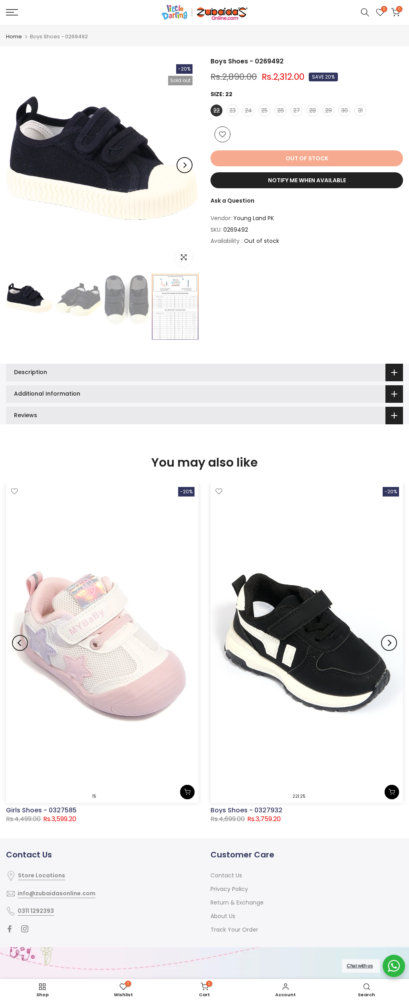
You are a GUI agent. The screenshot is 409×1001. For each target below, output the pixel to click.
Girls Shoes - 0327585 (41, 810)
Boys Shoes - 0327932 (246, 810)
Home (14, 36)
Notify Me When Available (307, 180)
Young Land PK (253, 218)
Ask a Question (232, 201)
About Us (222, 916)
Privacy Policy (229, 889)
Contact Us (226, 875)
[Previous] (20, 165)
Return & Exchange (237, 902)
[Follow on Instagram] (24, 929)
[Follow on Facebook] (9, 929)
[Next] (185, 165)
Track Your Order (234, 930)
